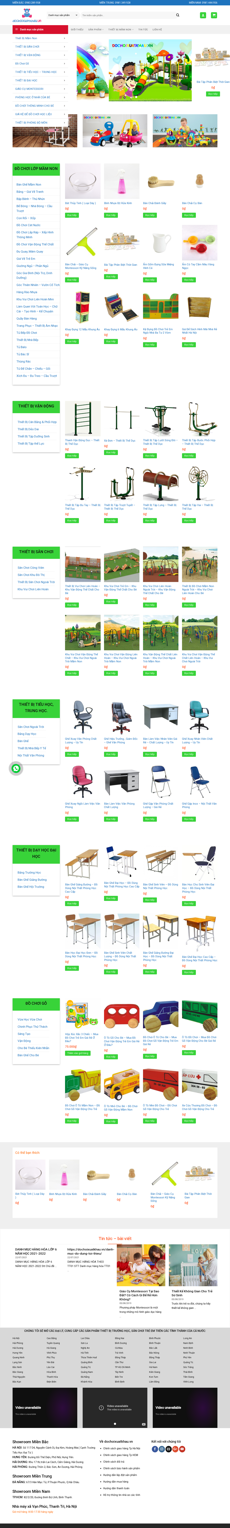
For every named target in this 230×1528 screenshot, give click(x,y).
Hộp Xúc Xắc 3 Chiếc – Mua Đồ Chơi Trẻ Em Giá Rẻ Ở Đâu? (81, 1038)
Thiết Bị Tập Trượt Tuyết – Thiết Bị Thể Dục (119, 507)
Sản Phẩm (94, 29)
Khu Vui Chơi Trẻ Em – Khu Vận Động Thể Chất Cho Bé (120, 588)
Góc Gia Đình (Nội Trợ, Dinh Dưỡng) (34, 275)
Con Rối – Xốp (26, 218)
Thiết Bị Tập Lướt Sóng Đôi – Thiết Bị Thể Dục (160, 442)
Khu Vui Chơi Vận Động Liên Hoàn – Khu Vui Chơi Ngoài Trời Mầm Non (120, 658)
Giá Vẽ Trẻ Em (26, 258)
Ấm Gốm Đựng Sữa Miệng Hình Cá (158, 266)
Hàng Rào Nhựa (27, 292)
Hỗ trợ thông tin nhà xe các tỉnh (121, 1495)
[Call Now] (16, 768)
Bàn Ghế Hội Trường (31, 886)
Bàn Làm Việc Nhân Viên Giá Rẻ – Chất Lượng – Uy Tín (160, 740)
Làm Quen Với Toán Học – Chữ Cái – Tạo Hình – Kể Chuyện (37, 309)
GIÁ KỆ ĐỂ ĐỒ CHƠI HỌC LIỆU (33, 114)
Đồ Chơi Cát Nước (28, 225)
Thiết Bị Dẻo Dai (28, 429)
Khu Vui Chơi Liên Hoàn (33, 589)
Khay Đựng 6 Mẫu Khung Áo (120, 329)
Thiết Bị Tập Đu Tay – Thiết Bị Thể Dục (82, 507)
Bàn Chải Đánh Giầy (154, 203)
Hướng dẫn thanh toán (116, 1488)
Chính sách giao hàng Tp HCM (120, 1455)
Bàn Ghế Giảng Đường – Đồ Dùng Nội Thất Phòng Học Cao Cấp (81, 888)
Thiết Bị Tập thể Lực (31, 443)
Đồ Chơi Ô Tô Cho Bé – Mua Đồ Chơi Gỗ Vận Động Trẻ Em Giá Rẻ (160, 1041)
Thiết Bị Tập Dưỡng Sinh (34, 436)
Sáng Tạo (24, 1034)
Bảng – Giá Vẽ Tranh (30, 191)
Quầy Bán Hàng (27, 318)
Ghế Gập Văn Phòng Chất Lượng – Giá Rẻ (158, 805)
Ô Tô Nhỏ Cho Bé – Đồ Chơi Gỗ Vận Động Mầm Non (120, 1108)
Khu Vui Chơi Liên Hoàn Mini (35, 299)
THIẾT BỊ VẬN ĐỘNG (27, 55)
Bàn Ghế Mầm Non (29, 184)
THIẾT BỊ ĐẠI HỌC (26, 80)
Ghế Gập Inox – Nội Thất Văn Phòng (199, 805)
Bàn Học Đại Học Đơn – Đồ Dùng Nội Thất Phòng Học (81, 954)
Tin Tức (143, 29)
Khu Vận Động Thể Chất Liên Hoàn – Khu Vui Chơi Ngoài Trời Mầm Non (160, 658)
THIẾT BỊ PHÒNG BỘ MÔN (31, 122)
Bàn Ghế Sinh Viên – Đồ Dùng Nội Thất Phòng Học (160, 886)
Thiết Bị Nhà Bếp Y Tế (32, 748)
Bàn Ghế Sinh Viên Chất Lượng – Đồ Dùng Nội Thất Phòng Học (120, 956)
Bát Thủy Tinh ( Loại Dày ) (80, 203)
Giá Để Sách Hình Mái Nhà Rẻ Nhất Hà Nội (199, 331)
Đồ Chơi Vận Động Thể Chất (35, 244)
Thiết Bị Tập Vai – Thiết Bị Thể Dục (197, 507)
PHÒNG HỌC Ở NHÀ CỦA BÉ (32, 97)
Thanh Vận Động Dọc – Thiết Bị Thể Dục (82, 442)
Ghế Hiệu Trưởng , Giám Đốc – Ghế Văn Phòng (121, 740)
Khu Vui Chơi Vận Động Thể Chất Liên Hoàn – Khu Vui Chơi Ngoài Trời (198, 658)
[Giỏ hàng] (214, 15)
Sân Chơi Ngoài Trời (31, 727)
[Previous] (83, 70)
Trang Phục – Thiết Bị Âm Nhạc (37, 325)
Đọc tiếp (213, 94)
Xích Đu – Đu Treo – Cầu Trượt (37, 376)
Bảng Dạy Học (27, 734)
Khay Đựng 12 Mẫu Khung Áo (82, 329)
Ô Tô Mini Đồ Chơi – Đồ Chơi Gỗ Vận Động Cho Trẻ (160, 1107)
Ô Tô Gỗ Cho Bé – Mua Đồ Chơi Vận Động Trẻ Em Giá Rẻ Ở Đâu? (121, 1041)
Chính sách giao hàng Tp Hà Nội (121, 1448)
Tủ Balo (22, 347)
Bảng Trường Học (29, 872)
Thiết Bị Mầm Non (26, 38)
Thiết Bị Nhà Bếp (27, 340)
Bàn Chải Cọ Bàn (192, 203)
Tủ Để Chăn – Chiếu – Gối (33, 368)
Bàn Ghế (23, 741)
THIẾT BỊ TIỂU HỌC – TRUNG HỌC (36, 72)
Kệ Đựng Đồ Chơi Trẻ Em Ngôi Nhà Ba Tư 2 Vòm (158, 331)
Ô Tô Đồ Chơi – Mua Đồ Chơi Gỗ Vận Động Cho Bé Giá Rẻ (199, 1039)
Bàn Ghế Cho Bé (28, 1055)
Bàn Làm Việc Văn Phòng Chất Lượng (119, 805)
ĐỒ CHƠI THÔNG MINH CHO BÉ (34, 105)
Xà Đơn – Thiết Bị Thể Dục (119, 440)
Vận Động (24, 1041)
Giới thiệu (77, 29)
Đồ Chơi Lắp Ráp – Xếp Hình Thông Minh (35, 234)
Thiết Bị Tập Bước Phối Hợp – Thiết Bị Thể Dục (198, 442)
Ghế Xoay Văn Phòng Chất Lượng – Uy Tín (80, 740)
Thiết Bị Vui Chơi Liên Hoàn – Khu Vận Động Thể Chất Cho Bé (82, 590)
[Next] (185, 70)
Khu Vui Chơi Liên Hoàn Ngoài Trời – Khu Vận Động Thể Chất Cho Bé (159, 590)
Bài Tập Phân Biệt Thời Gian (120, 264)
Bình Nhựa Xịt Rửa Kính (213, 82)
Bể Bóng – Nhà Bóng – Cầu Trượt (34, 208)
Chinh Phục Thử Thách (32, 1026)
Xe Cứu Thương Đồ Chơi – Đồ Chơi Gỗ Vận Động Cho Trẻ (199, 1107)
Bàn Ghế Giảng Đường (32, 879)
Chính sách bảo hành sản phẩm (121, 1468)
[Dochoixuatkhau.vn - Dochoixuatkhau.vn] (27, 15)
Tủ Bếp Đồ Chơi (27, 332)
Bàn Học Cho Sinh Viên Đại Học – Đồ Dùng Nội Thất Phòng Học (198, 888)
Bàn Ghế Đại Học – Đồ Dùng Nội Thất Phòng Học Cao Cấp (121, 884)
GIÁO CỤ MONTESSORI (29, 89)
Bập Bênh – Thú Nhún (31, 199)
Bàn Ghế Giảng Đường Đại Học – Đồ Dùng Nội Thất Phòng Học (158, 956)
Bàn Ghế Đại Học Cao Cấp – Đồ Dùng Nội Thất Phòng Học (199, 958)
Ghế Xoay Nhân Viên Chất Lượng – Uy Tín (197, 740)
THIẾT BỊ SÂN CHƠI (27, 46)
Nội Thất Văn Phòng (31, 755)
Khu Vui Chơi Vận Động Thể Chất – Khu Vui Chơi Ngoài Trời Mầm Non (81, 658)
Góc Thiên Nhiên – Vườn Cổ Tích (38, 285)
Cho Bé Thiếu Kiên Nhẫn (33, 1048)
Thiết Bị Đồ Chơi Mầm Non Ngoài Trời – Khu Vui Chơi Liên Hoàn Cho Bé (198, 590)
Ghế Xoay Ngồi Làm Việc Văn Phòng (82, 805)
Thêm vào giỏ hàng (77, 1053)
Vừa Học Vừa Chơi (30, 1019)
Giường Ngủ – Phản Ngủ (32, 266)
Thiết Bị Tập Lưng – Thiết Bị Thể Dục (159, 507)
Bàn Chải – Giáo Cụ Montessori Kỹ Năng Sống (80, 266)
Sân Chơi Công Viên (31, 567)
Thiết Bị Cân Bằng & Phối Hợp (37, 422)
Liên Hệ (157, 29)
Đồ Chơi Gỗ (22, 63)
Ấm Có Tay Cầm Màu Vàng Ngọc (198, 266)
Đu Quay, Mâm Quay (30, 251)
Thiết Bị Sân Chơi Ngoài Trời (36, 582)
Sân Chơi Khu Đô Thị (31, 575)
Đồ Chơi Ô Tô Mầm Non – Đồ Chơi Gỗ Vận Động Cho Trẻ (82, 1107)
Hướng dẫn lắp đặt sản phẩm (120, 1475)
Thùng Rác (24, 361)
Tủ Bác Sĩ (23, 354)
